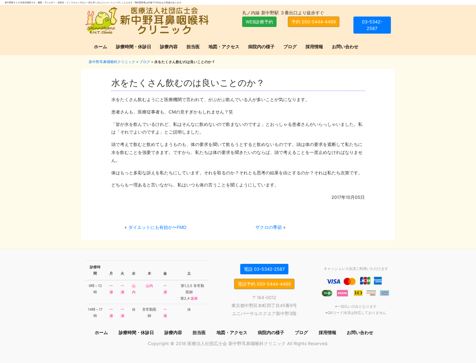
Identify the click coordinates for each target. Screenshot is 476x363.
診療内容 (169, 46)
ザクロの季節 (268, 227)
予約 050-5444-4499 (313, 22)
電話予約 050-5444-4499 (264, 284)
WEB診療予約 (259, 22)
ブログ (290, 46)
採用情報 (314, 46)
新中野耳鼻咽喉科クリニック (112, 61)
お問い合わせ (345, 46)
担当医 (193, 46)
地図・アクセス (224, 46)
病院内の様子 (261, 46)
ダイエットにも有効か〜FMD (157, 227)
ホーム (100, 46)
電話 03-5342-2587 (264, 269)
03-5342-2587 (372, 25)
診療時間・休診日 (133, 46)
